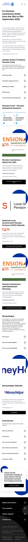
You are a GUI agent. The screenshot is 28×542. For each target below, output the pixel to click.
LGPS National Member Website (12, 246)
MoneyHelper (9, 412)
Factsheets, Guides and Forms (10, 81)
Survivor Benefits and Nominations (11, 98)
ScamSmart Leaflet (7, 459)
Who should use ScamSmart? (10, 448)
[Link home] (8, 4)
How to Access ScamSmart (9, 442)
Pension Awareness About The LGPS (12, 182)
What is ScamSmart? (7, 431)
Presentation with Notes (8, 173)
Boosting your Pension (8, 86)
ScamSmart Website (11, 485)
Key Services (5, 337)
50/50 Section (6, 92)
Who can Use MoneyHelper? (9, 342)
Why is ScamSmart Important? (10, 453)
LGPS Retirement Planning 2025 (12, 308)
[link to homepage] (9, 527)
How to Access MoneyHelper (9, 348)
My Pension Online (7, 75)
